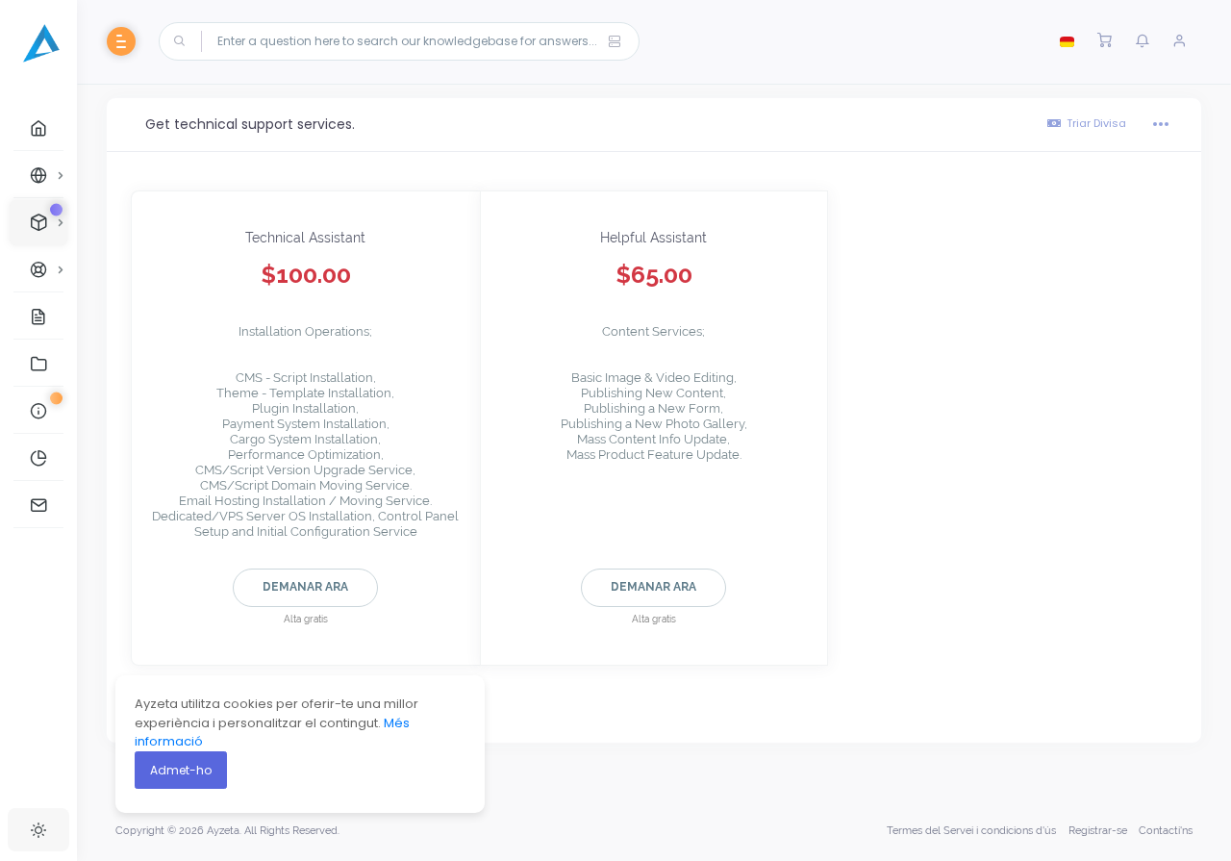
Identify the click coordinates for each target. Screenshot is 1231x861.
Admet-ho (181, 770)
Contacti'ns (1166, 830)
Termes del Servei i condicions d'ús (971, 830)
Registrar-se (1097, 830)
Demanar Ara (305, 587)
